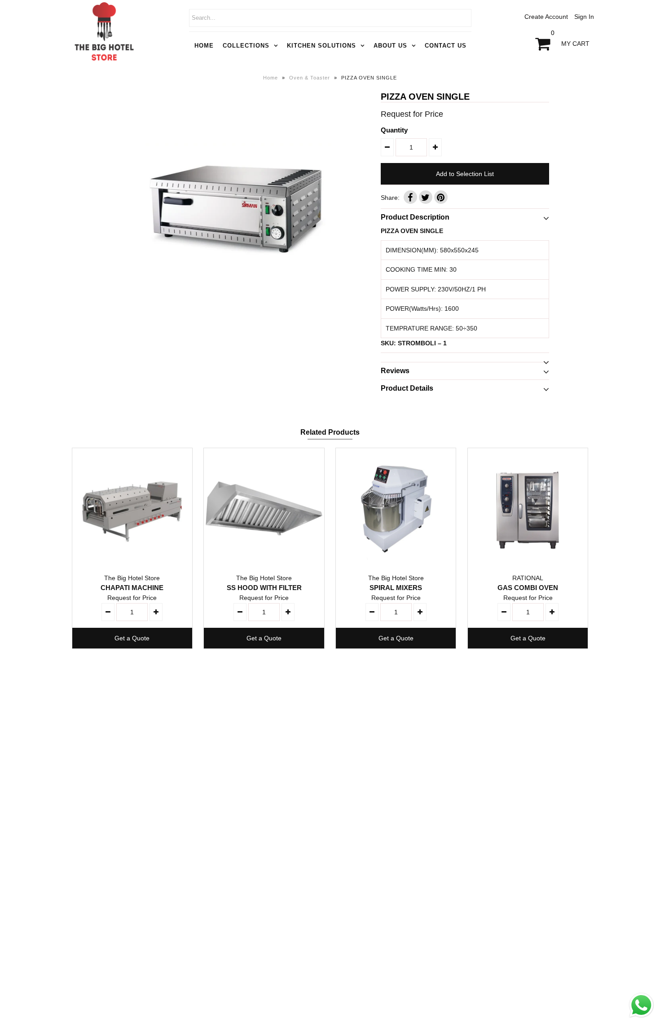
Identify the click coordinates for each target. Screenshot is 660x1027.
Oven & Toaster (309, 77)
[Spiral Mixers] (396, 508)
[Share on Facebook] (410, 197)
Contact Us (445, 45)
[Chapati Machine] (132, 508)
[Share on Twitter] (425, 197)
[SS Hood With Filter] (264, 508)
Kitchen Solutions (321, 45)
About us (390, 45)
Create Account (546, 16)
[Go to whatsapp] (641, 1017)
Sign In (584, 16)
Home (204, 45)
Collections (246, 45)
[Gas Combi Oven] (528, 508)
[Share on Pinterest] (441, 197)
